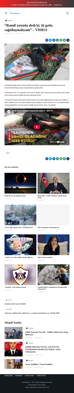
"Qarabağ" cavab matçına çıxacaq (15, 287)
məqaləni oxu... (58, 5)
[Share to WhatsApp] (60, 40)
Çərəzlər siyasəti (29, 375)
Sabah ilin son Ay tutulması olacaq (15, 196)
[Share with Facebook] (46, 40)
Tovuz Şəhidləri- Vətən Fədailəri (39, 364)
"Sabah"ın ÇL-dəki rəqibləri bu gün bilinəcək (19, 257)
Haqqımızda (18, 375)
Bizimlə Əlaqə (9, 375)
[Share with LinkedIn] (53, 40)
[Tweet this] (50, 40)
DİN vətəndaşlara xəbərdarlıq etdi (48, 227)
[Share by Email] (67, 40)
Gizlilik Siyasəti (41, 375)
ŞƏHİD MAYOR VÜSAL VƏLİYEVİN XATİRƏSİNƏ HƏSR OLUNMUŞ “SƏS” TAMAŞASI (43, 349)
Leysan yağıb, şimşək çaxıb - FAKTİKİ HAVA (19, 227)
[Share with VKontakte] (57, 40)
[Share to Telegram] (64, 40)
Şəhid (7, 153)
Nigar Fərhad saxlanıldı (45, 257)
